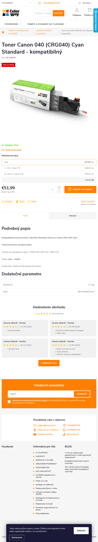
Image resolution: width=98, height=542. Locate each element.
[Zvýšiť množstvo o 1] (59, 188)
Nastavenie (17, 537)
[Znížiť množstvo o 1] (59, 191)
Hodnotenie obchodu (49, 307)
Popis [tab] (25, 216)
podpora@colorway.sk (46, 425)
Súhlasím (81, 530)
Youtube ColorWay (45, 434)
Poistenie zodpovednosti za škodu (47, 508)
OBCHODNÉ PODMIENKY (46, 464)
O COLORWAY (7, 3)
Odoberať (82, 394)
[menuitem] (13, 24)
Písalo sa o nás (42, 481)
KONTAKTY (40, 456)
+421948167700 (73, 425)
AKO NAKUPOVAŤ (43, 471)
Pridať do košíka (82, 189)
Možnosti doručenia (14, 150)
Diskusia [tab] (72, 216)
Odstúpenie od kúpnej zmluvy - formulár (48, 499)
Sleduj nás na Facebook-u (48, 430)
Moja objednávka (42, 513)
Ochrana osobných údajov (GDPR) (46, 493)
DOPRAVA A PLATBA (44, 460)
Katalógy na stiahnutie (44, 484)
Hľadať (58, 13)
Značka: (88, 201)
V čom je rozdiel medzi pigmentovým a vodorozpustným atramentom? (78, 455)
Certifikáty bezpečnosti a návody (45, 476)
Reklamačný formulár (44, 504)
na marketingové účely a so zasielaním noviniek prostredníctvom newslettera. (48, 401)
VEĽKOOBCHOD (42, 467)
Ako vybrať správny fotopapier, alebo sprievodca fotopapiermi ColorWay (77, 469)
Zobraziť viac (49, 363)
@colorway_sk (73, 434)
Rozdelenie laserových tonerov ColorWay (77, 462)
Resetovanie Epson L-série (46, 488)
